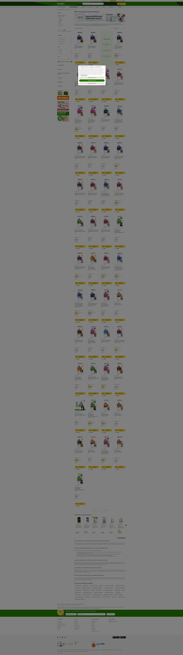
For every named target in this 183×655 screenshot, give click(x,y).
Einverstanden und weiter (92, 80)
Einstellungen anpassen (92, 77)
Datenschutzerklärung (84, 75)
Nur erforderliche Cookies (92, 83)
